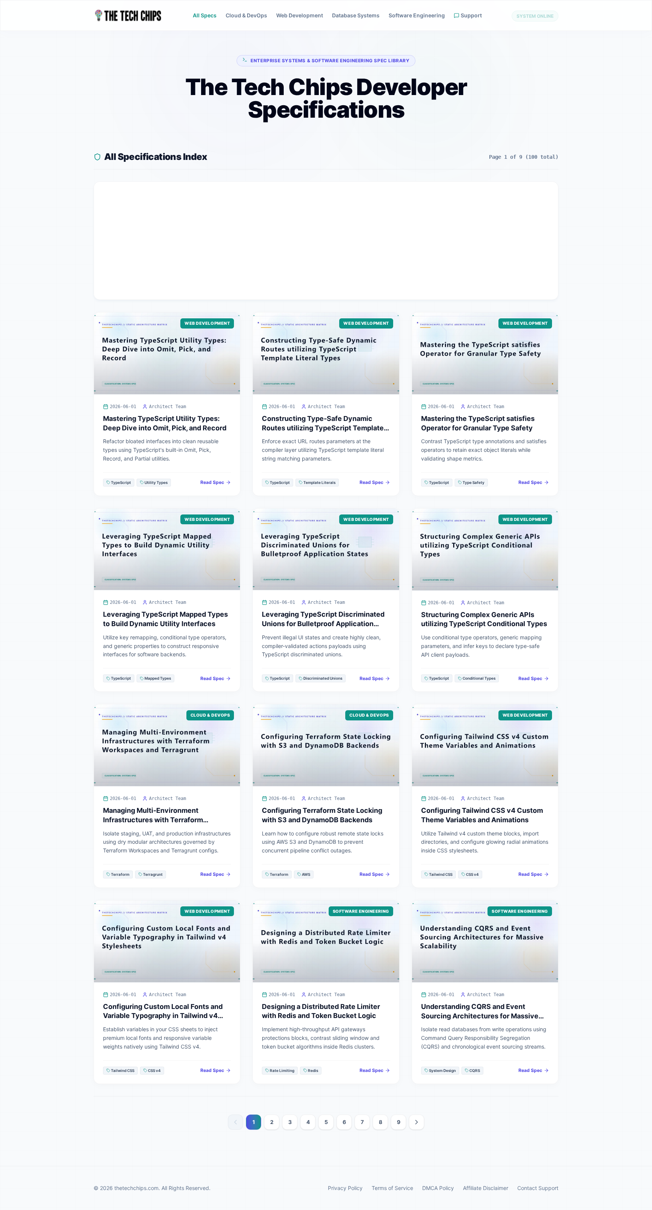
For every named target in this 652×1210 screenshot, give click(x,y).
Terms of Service (392, 1188)
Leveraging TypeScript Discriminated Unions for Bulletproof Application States (323, 623)
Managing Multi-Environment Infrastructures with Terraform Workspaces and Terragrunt (153, 819)
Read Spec (212, 482)
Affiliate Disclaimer (485, 1188)
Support (471, 15)
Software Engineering (417, 15)
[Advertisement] (326, 240)
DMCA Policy (438, 1188)
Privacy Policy (345, 1188)
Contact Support (537, 1188)
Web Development (299, 15)
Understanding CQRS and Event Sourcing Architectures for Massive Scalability (479, 1016)
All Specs (205, 15)
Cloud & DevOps (246, 15)
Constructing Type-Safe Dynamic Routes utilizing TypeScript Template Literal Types (323, 428)
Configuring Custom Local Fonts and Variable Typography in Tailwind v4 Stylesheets (163, 1016)
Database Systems (356, 15)
